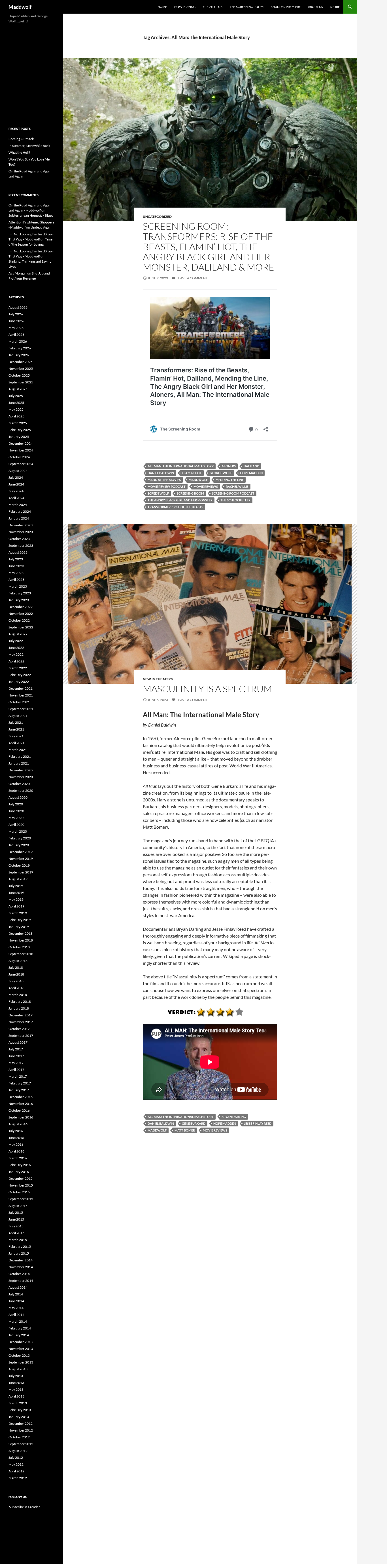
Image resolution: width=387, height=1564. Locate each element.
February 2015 (19, 1246)
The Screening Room (246, 7)
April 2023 (16, 579)
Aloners (229, 466)
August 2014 (17, 1287)
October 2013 (19, 1355)
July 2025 (15, 396)
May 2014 (16, 1308)
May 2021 (16, 736)
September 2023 (20, 545)
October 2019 (19, 865)
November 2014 (20, 1267)
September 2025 (20, 382)
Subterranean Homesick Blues (30, 215)
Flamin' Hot (192, 473)
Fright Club (212, 7)
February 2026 (19, 348)
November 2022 (20, 613)
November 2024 (20, 450)
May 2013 (16, 1389)
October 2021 (19, 702)
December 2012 (20, 1423)
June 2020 (16, 811)
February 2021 (19, 756)
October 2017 (19, 1029)
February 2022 (19, 675)
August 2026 (17, 307)
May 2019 (16, 899)
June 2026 (16, 321)
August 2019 (17, 879)
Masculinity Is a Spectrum (207, 689)
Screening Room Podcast (233, 493)
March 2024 (17, 505)
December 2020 (20, 770)
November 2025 (20, 368)
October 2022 (19, 620)
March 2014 (17, 1321)
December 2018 (20, 933)
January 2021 (18, 763)
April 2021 (16, 743)
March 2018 (17, 995)
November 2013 (20, 1348)
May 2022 (16, 654)
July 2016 (15, 1131)
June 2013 (16, 1383)
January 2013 (18, 1417)
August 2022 (17, 634)
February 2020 (19, 838)
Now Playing (184, 7)
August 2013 (17, 1369)
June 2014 (16, 1301)
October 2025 (19, 375)
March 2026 (17, 341)
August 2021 (17, 716)
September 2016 (20, 1117)
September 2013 (20, 1362)
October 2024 (19, 457)
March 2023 (17, 586)
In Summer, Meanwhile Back (29, 145)
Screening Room (190, 493)
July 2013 (15, 1376)
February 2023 (19, 593)
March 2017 (17, 1076)
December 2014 (20, 1260)
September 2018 (20, 954)
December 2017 (20, 1015)
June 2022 (16, 647)
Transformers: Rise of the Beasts (175, 507)
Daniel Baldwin (161, 473)
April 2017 (16, 1069)
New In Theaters (158, 679)
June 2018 (16, 974)
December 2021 (20, 688)
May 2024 (16, 491)
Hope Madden (251, 473)
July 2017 (15, 1049)
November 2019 (20, 858)
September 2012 (20, 1444)
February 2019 (19, 920)
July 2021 (15, 722)
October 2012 (19, 1437)
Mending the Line (230, 480)
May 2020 (16, 818)
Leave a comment (192, 278)
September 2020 (20, 790)
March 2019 (17, 913)
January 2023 (18, 600)
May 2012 (16, 1464)
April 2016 (16, 1151)
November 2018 (20, 940)
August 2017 (17, 1042)
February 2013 (19, 1410)
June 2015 (16, 1219)
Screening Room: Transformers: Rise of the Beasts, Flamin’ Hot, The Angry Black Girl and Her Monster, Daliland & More (208, 246)
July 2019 (15, 886)
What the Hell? (19, 152)
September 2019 (20, 872)
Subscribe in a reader (24, 1507)
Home (162, 7)
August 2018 (17, 961)
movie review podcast (167, 486)
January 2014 (18, 1335)
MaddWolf (198, 480)
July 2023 (15, 559)
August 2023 (17, 552)
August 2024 (17, 470)
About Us (315, 7)
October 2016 (19, 1110)
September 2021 (20, 709)
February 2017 (19, 1083)
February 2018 (19, 1001)
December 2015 (20, 1178)
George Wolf (221, 473)
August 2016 (17, 1124)
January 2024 (18, 518)
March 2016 (17, 1158)
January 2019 (18, 927)
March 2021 (17, 750)
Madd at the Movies (164, 480)
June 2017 (16, 1056)
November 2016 (20, 1103)
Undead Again (41, 227)
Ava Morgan (17, 273)
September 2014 (20, 1280)
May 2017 (16, 1063)
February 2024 (19, 511)
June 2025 (16, 402)
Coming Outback (21, 139)
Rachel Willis (237, 486)
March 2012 (17, 1478)
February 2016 (19, 1165)
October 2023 (19, 539)
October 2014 (19, 1274)
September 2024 (20, 464)
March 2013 (17, 1403)
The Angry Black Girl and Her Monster (180, 500)
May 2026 (16, 328)
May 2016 (16, 1144)
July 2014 (15, 1294)
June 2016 (16, 1137)
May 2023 (16, 573)
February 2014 (19, 1328)
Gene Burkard (193, 1123)
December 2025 (20, 362)
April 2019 (16, 906)
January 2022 (18, 681)
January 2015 (18, 1253)
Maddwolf (19, 7)
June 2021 (16, 729)
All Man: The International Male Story (181, 466)
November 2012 (20, 1430)
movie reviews (206, 486)
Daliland (251, 466)
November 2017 (20, 1022)
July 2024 (15, 477)
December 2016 (20, 1097)
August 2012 (17, 1451)
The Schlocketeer (235, 500)
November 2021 (20, 695)
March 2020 (17, 831)
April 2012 (16, 1471)
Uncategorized (157, 216)
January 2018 (18, 1008)
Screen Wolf (158, 493)
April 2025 (16, 416)
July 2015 (15, 1212)
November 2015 (20, 1185)
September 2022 (20, 627)
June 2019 (16, 892)
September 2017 (20, 1035)
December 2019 (20, 852)
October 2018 (19, 947)
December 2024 (20, 443)
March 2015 (17, 1240)
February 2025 (19, 430)
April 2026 (16, 334)
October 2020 (19, 784)
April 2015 (16, 1233)
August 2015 (17, 1206)
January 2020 (18, 845)
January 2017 (18, 1090)
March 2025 (17, 423)
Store (335, 7)
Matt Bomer (185, 1130)
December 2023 (20, 525)
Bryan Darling (234, 1116)
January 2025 (18, 436)
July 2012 (15, 1457)
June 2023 (16, 566)
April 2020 (16, 824)
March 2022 (17, 668)
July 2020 (15, 804)
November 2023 (20, 532)
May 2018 (16, 981)
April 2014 (16, 1314)
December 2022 (20, 607)
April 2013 (16, 1396)
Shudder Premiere (286, 7)
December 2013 (20, 1342)
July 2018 (15, 967)
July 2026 (15, 314)
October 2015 (19, 1192)
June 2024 (16, 484)
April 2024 (16, 498)
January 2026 (18, 355)
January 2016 (18, 1172)
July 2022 (15, 641)
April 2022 (16, 661)
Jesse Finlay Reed (257, 1123)
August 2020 (17, 797)
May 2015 (16, 1226)
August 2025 (17, 389)
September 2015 (20, 1199)
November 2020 (20, 777)
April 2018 (16, 988)
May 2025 (16, 409)
